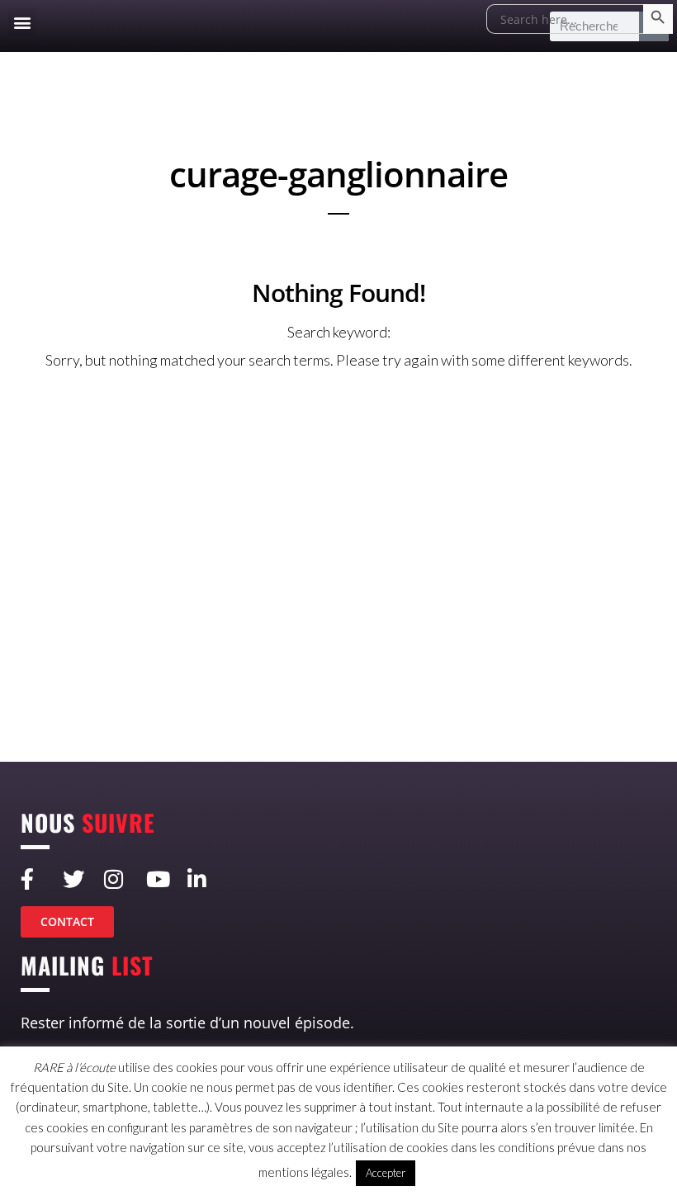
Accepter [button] (385, 1172)
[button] (22, 21)
